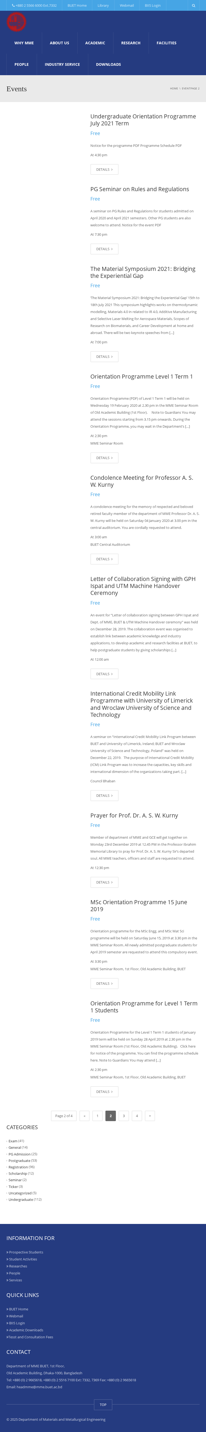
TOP (103, 1404)
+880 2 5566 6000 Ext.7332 (36, 5)
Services (15, 1280)
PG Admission (20, 1153)
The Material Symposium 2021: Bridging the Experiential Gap (143, 272)
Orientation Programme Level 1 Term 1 (141, 376)
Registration (18, 1167)
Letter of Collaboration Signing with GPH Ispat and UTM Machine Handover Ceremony (143, 586)
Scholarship (18, 1173)
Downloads (108, 64)
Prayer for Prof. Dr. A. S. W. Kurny (134, 815)
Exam (13, 1141)
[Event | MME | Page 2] (16, 21)
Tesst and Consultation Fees (30, 1337)
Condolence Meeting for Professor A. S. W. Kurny (141, 481)
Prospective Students (25, 1252)
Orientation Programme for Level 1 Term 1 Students (144, 1007)
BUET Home (77, 5)
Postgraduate (19, 1160)
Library (103, 5)
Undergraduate (21, 1199)
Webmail (127, 5)
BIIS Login (153, 5)
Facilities (166, 42)
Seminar (15, 1179)
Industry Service (62, 64)
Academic (95, 42)
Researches (17, 1266)
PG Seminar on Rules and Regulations (139, 189)
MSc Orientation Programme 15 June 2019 (138, 905)
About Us (59, 42)
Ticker (13, 1186)
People (21, 64)
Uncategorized (20, 1193)
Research (131, 42)
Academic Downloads (25, 1330)
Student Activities (22, 1259)
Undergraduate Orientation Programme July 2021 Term (143, 119)
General (15, 1147)
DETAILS (103, 169)
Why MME (24, 42)
